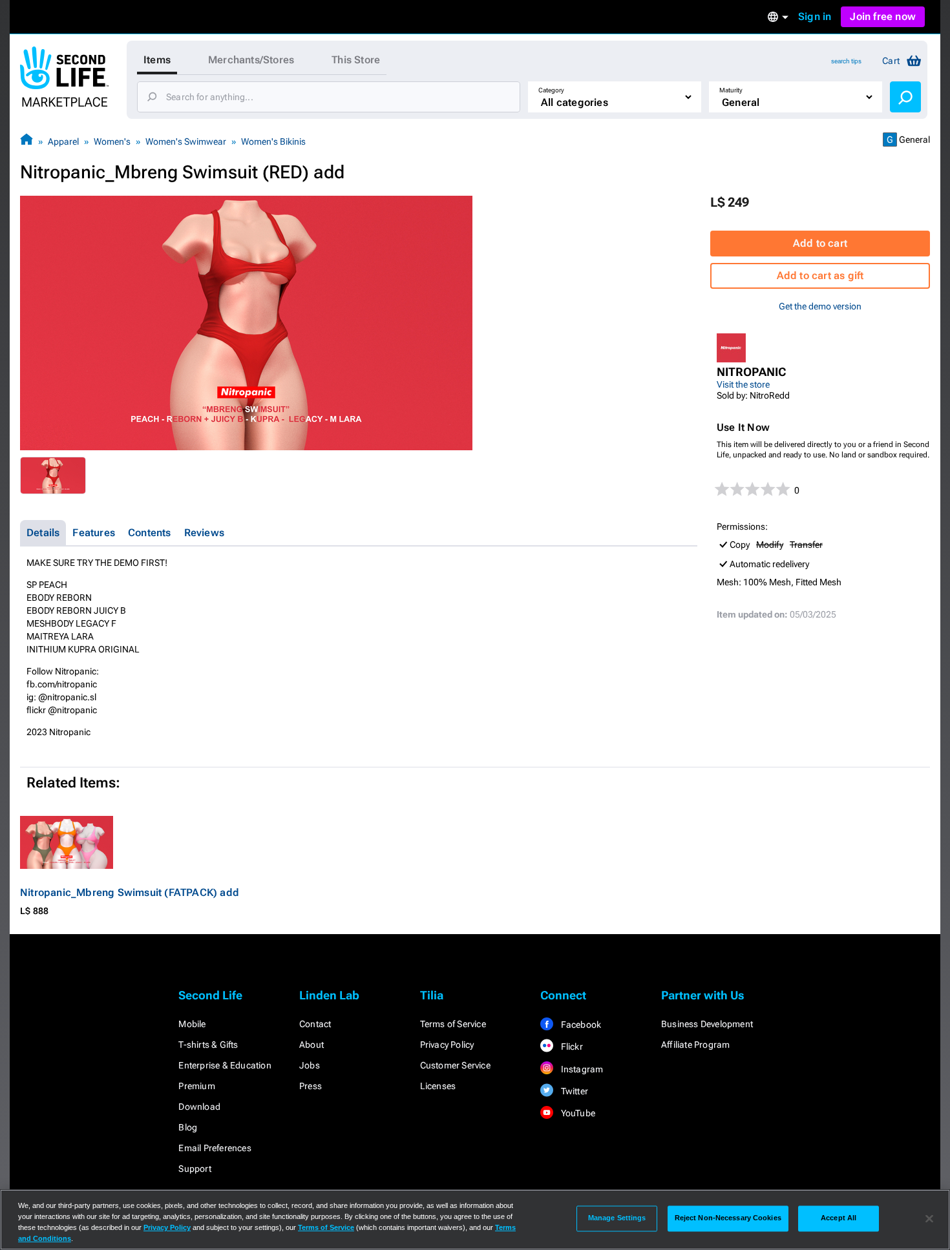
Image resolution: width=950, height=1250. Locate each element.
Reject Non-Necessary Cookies (728, 1218)
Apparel (63, 141)
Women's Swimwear (185, 141)
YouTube (576, 1113)
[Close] (929, 1218)
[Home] (26, 141)
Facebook (579, 1024)
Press (310, 1086)
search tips (846, 61)
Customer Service (455, 1065)
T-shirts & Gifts (208, 1044)
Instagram (580, 1069)
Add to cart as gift (820, 275)
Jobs (309, 1065)
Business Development (707, 1024)
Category (551, 90)
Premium (196, 1086)
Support (194, 1168)
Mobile (192, 1024)
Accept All (838, 1218)
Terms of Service (453, 1024)
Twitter (573, 1091)
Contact (315, 1024)
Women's (112, 141)
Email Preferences (214, 1148)
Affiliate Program (695, 1044)
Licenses (438, 1086)
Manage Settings (617, 1218)
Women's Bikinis (273, 141)
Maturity (731, 90)
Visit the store (743, 384)
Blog (187, 1127)
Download (199, 1106)
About (311, 1044)
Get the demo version (820, 306)
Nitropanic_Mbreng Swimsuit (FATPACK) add (129, 892)
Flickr (570, 1046)
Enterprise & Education (224, 1065)
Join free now (883, 16)
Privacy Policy (447, 1044)
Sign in (814, 16)
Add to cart (820, 243)
